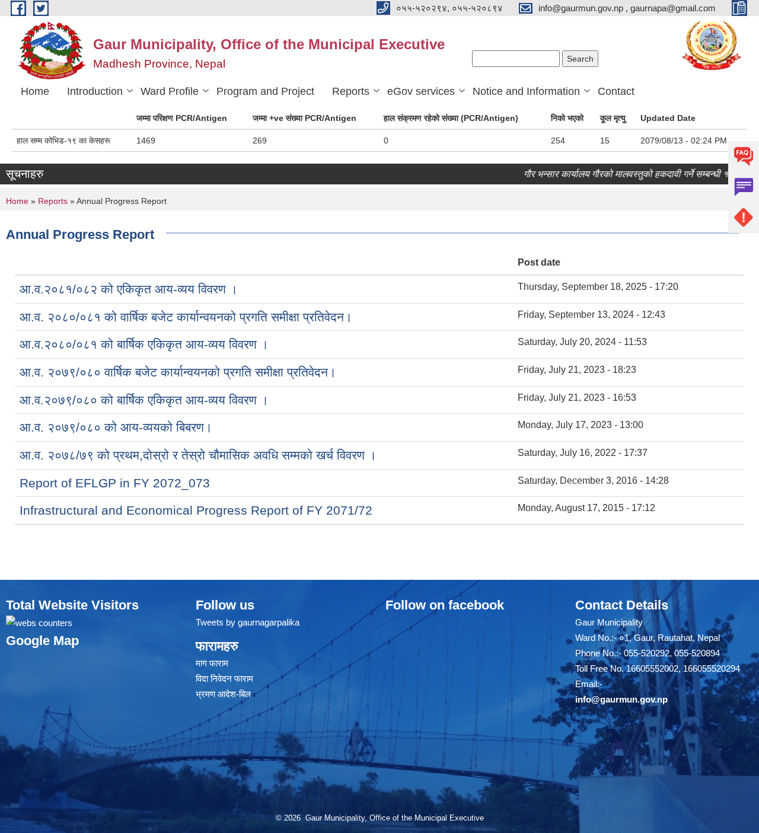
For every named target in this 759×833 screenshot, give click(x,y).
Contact (616, 91)
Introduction (95, 91)
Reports (350, 91)
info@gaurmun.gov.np (621, 699)
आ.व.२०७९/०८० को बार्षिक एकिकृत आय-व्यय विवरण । (144, 400)
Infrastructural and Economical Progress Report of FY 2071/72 (196, 510)
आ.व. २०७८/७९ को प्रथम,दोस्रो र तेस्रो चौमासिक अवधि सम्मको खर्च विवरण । (198, 455)
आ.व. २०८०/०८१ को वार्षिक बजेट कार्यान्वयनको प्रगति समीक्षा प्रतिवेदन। (186, 317)
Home (35, 91)
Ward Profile (170, 91)
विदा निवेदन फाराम (224, 679)
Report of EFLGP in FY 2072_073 (115, 483)
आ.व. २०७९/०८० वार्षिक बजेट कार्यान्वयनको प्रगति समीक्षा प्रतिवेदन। (178, 372)
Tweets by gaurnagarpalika (247, 622)
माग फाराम (212, 663)
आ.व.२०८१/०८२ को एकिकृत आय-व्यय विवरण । (129, 289)
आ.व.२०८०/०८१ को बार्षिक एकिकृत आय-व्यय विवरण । (144, 344)
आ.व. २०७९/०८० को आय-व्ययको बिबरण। (116, 427)
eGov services (421, 91)
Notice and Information (526, 91)
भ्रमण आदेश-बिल (223, 694)
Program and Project (265, 91)
